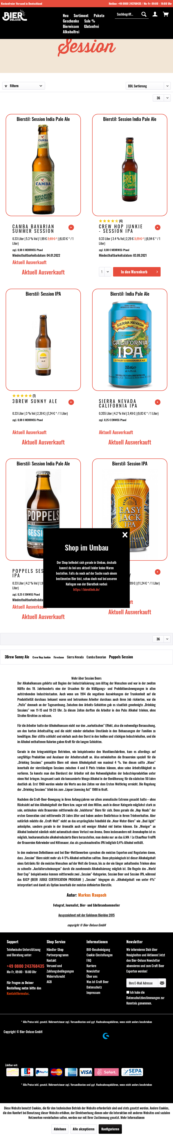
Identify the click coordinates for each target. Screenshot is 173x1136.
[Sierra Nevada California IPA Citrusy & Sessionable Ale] (130, 344)
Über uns (92, 976)
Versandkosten (78, 1022)
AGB (49, 981)
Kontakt (51, 960)
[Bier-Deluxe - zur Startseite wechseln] (14, 15)
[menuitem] (66, 15)
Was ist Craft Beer (97, 981)
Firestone (59, 657)
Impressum (93, 992)
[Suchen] (144, 13)
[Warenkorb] (165, 13)
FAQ (88, 960)
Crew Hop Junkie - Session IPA (121, 228)
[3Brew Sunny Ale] (43, 344)
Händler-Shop (55, 949)
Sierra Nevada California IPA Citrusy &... (118, 403)
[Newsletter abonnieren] (162, 982)
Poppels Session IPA (34, 573)
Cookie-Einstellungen (99, 954)
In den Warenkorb (134, 271)
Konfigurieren (110, 1129)
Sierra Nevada (75, 657)
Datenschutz (94, 987)
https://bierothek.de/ (86, 589)
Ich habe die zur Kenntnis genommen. (145, 997)
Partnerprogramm (57, 954)
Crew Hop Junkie (41, 657)
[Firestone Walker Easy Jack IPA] (130, 514)
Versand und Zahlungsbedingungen (60, 968)
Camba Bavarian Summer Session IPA (33, 228)
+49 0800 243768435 (129, 3)
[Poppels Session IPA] (43, 514)
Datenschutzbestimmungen (143, 997)
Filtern (13, 85)
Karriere (91, 965)
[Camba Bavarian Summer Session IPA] (43, 170)
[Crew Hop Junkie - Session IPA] (130, 170)
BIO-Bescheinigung (98, 949)
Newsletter (93, 971)
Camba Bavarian (96, 657)
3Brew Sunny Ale (35, 401)
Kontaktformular (18, 993)
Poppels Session (121, 657)
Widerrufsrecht (56, 976)
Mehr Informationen (133, 1117)
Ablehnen (60, 1129)
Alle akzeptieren (83, 1129)
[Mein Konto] (154, 13)
